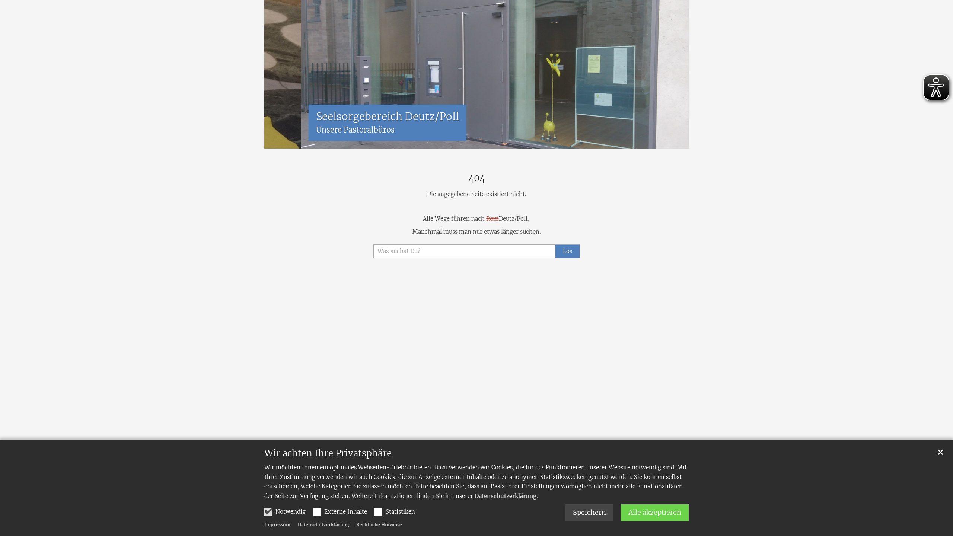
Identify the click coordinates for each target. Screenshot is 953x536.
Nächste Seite (673, 74)
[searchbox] (464, 251)
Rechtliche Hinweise (379, 524)
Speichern (589, 512)
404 (476, 178)
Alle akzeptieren (654, 512)
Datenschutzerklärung (505, 496)
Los (567, 251)
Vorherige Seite (275, 74)
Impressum (277, 524)
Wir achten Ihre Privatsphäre (328, 453)
